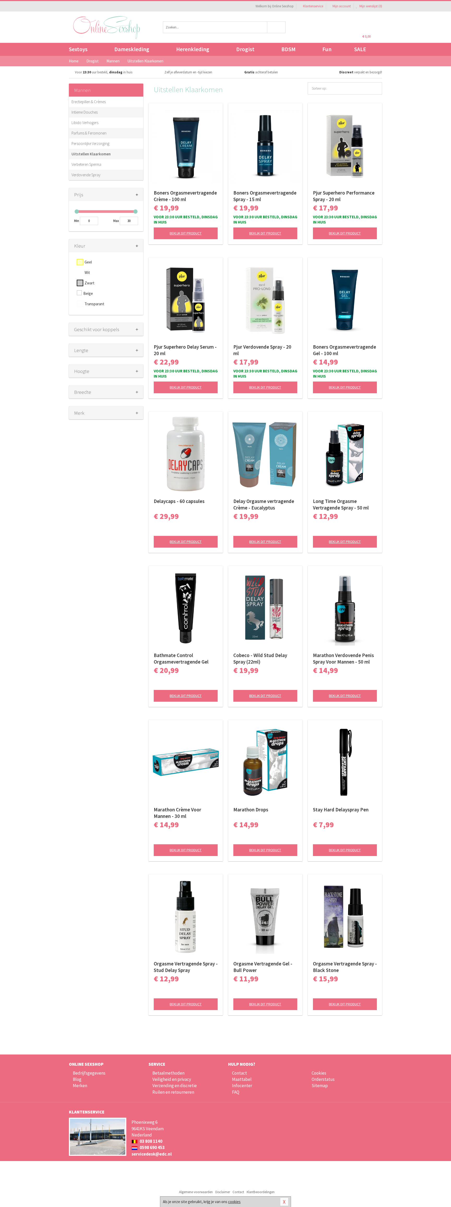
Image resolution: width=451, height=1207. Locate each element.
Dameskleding (131, 49)
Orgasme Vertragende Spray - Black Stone (345, 966)
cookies (234, 1201)
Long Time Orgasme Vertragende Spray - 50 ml (341, 504)
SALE (360, 49)
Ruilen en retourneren (173, 1092)
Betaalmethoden (168, 1073)
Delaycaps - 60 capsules (179, 501)
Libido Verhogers (85, 122)
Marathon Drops (250, 809)
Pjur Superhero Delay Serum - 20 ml (185, 350)
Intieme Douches (85, 112)
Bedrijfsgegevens (89, 1073)
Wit (87, 272)
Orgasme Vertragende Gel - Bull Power (262, 966)
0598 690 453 (152, 1147)
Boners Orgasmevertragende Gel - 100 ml (344, 350)
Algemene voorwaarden (196, 1192)
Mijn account (342, 6)
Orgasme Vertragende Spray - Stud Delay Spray (186, 966)
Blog (77, 1079)
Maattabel (242, 1079)
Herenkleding (192, 49)
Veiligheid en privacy (171, 1079)
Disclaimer (222, 1192)
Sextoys (78, 49)
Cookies (319, 1073)
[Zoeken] (276, 27)
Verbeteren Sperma (86, 164)
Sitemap (320, 1085)
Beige (88, 293)
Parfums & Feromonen (89, 133)
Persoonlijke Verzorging (90, 143)
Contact (239, 1073)
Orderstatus (323, 1079)
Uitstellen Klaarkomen (91, 153)
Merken (80, 1085)
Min (76, 221)
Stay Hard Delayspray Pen (341, 809)
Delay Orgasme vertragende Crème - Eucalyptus (263, 504)
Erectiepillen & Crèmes (89, 101)
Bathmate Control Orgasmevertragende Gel (181, 658)
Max (116, 221)
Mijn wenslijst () (370, 6)
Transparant (94, 303)
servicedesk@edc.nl (152, 1154)
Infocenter (242, 1085)
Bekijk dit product (185, 233)
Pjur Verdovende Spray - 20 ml (262, 350)
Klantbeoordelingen (261, 1192)
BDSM (288, 49)
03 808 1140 (150, 1141)
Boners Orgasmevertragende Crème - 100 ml (185, 196)
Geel (88, 262)
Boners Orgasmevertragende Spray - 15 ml (264, 196)
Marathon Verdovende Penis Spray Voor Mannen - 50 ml (343, 658)
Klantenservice (313, 6)
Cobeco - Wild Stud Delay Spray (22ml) (260, 658)
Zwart (89, 282)
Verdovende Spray (86, 174)
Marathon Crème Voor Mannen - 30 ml (177, 812)
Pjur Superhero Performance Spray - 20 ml (344, 196)
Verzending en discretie (174, 1085)
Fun (326, 49)
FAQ (235, 1092)
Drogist (245, 49)
